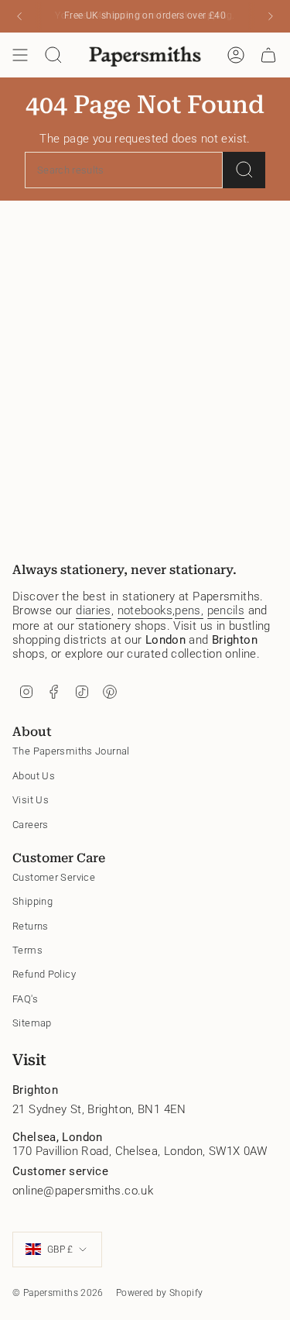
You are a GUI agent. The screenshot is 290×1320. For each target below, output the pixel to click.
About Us (33, 776)
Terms (27, 950)
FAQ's (25, 999)
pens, (189, 610)
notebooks (145, 610)
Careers (30, 824)
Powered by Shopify (159, 1292)
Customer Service (53, 877)
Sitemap (32, 1023)
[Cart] (268, 55)
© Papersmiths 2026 (58, 1292)
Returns (30, 926)
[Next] (271, 16)
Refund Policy (44, 974)
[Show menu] (20, 55)
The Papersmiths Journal (71, 751)
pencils (226, 610)
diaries (93, 610)
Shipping (32, 901)
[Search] (244, 170)
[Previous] (19, 16)
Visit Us (30, 800)
